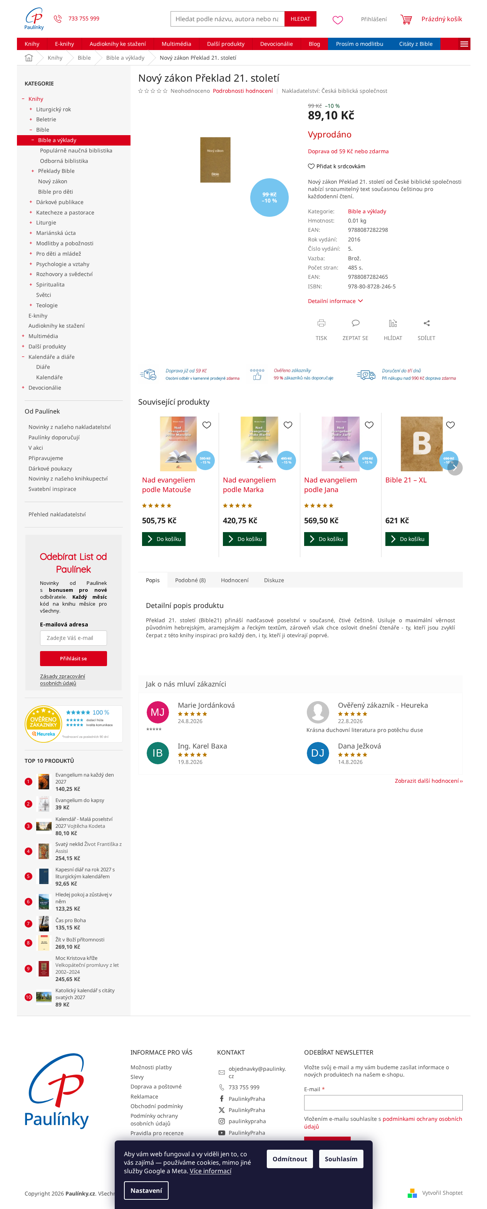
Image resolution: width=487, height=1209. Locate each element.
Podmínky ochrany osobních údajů (154, 1119)
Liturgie (46, 222)
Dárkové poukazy (50, 468)
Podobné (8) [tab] (190, 580)
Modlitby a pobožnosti (65, 243)
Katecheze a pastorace (65, 212)
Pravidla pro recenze (157, 1133)
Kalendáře (49, 377)
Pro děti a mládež (58, 253)
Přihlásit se (73, 658)
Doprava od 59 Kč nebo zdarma (348, 151)
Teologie (47, 305)
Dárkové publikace (60, 202)
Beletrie (46, 119)
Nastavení (146, 1190)
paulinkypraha (247, 1121)
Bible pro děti (55, 191)
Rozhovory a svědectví (64, 274)
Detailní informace (332, 301)
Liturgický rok (53, 109)
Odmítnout (290, 1159)
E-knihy (37, 315)
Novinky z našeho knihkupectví (68, 478)
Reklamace (144, 1096)
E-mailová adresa (64, 624)
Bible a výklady (57, 140)
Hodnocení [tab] (235, 580)
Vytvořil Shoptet (442, 1192)
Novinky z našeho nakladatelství (69, 426)
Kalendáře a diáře (51, 356)
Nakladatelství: (334, 90)
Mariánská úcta (56, 232)
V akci (35, 447)
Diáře (43, 366)
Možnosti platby (151, 1067)
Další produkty (47, 346)
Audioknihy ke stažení (56, 325)
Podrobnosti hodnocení (243, 90)
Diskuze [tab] (274, 580)
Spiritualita (50, 284)
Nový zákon (52, 181)
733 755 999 (244, 1087)
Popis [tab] (153, 580)
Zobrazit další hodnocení (427, 780)
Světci (43, 294)
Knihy (35, 98)
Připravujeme (45, 458)
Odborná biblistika (64, 160)
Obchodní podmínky (157, 1106)
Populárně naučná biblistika (76, 150)
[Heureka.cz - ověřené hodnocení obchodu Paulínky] (74, 724)
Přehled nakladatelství (57, 514)
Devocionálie (44, 387)
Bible (42, 129)
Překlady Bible (56, 170)
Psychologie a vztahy (62, 264)
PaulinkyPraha (247, 1098)
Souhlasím (341, 1159)
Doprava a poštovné (156, 1086)
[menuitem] (32, 44)
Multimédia (43, 336)
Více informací (210, 1171)
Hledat (300, 18)
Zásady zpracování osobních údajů (62, 680)
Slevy (137, 1076)
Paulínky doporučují (54, 437)
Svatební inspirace (52, 488)
